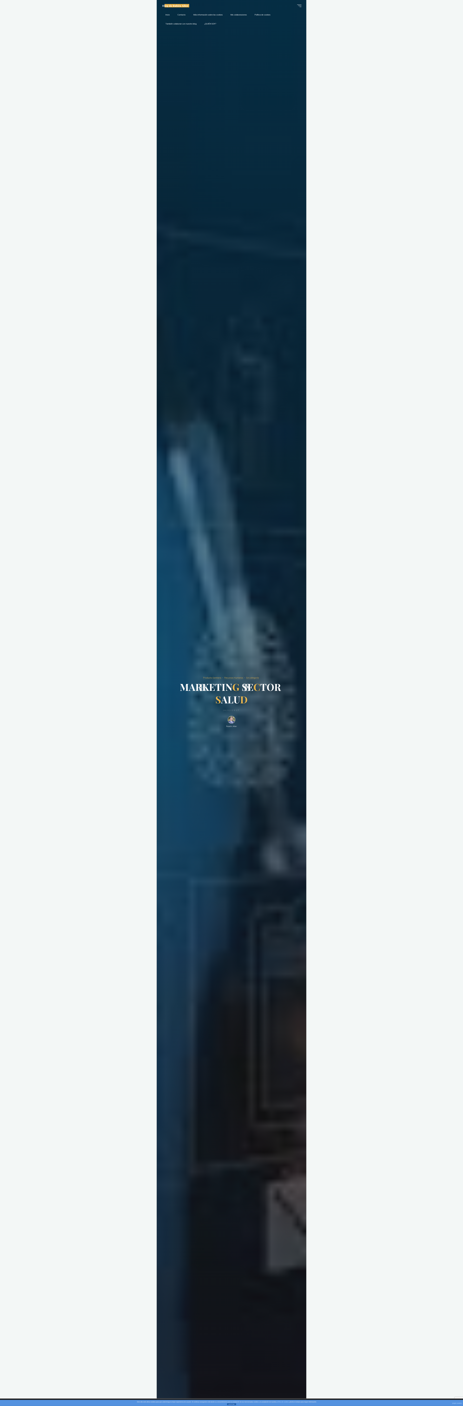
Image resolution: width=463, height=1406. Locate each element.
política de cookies (283, 1402)
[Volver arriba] (453, 1396)
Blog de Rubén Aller (175, 5)
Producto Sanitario (212, 677)
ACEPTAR (231, 1404)
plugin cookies (457, 1403)
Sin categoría (252, 677)
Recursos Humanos (233, 677)
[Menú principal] (299, 6)
